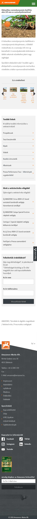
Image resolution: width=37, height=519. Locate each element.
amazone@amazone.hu (16, 375)
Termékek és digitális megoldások (22, 321)
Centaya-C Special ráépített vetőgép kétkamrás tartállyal (16, 223)
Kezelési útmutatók (10, 159)
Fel (32, 343)
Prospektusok (8, 133)
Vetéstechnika (8, 324)
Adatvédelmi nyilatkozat (7, 386)
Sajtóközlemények (9, 424)
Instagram (10, 444)
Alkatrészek (7, 165)
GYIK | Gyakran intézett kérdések (9, 419)
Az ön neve (7, 277)
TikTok (27, 439)
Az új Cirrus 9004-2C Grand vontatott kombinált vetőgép (16, 233)
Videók (5, 152)
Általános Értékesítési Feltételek (7, 395)
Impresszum (7, 381)
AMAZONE (5, 321)
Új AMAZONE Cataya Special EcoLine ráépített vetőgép (16, 213)
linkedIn (27, 444)
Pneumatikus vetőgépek (22, 324)
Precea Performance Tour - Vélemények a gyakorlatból (17, 173)
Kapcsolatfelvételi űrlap (9, 411)
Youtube (9, 449)
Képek (5, 146)
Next (34, 94)
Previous (3, 94)
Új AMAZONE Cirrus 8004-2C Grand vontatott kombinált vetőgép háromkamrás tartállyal (16, 202)
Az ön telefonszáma (10, 289)
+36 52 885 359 (13, 368)
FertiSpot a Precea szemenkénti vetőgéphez (14, 242)
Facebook (10, 439)
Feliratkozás (18, 487)
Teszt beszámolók (9, 139)
